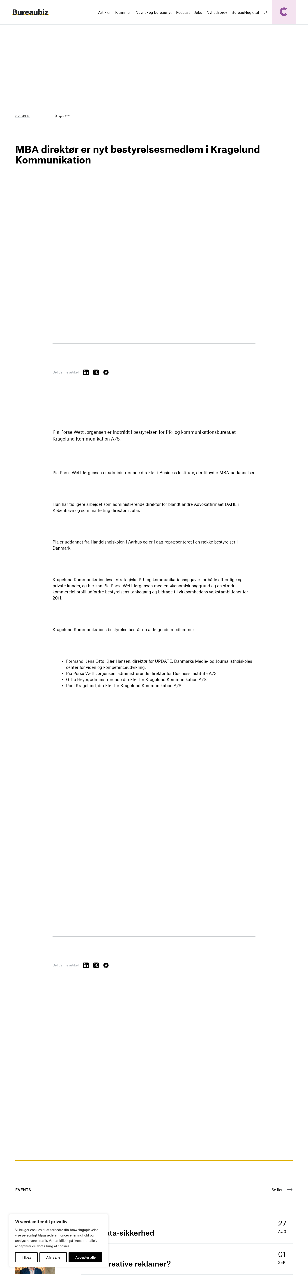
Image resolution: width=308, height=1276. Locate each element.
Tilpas (26, 1257)
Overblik (22, 116)
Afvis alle (53, 1257)
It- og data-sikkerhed (117, 1233)
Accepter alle (85, 1257)
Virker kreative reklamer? (126, 1264)
